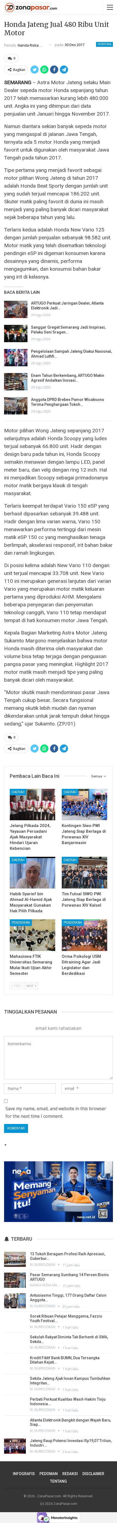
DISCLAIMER (93, 1474)
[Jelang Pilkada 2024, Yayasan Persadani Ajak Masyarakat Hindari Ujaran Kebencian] (32, 805)
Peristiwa (104, 44)
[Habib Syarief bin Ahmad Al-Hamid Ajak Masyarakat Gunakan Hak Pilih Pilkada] (32, 872)
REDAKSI (70, 1474)
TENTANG (58, 1481)
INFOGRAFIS (24, 1474)
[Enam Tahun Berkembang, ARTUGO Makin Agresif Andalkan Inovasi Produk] (15, 381)
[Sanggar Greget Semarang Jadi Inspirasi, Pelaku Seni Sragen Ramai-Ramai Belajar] (15, 333)
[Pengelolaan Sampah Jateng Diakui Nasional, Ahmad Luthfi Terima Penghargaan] (15, 357)
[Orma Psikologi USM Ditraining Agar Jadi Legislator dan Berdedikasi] (84, 935)
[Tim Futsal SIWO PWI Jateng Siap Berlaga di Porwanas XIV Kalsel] (84, 872)
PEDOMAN (48, 1474)
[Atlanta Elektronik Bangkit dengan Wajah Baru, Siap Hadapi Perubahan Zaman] (15, 1425)
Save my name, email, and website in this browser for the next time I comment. (55, 1112)
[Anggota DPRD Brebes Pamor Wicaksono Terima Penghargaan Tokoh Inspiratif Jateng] (15, 405)
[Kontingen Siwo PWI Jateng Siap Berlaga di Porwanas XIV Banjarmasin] (84, 805)
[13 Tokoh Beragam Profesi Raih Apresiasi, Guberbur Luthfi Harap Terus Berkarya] (15, 1259)
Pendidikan (21, 922)
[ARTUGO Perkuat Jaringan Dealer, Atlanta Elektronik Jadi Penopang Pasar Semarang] (15, 309)
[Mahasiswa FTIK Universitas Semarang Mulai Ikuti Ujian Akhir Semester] (32, 935)
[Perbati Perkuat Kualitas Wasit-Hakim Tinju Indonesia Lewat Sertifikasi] (15, 1404)
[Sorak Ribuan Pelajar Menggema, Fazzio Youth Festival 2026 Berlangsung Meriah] (15, 1321)
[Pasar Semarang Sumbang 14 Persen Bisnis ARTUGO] (15, 1280)
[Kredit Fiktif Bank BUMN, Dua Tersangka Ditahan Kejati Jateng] (15, 1363)
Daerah (18, 792)
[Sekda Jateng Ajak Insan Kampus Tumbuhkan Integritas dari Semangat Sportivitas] (15, 1383)
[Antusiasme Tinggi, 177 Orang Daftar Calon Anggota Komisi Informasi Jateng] (15, 1300)
